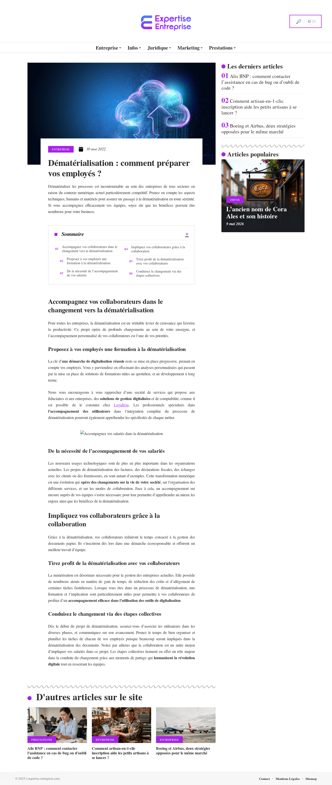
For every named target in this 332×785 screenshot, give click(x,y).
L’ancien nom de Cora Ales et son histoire (256, 212)
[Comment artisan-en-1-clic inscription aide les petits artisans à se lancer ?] (121, 725)
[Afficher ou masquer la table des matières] (136, 234)
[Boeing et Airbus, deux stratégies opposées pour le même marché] (186, 725)
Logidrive (121, 404)
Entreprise (61, 149)
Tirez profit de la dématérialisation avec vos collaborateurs (160, 261)
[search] (298, 21)
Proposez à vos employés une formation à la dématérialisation (88, 260)
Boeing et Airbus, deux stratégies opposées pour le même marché (183, 750)
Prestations (41, 740)
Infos (235, 200)
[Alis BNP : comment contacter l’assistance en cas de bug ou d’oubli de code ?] (57, 725)
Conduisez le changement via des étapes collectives (158, 273)
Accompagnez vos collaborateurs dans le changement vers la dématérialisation (89, 248)
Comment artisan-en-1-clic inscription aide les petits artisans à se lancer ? (120, 752)
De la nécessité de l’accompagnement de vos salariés (92, 273)
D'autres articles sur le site (89, 696)
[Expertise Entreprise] (166, 21)
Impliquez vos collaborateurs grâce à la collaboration (158, 249)
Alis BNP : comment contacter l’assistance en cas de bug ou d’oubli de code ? (56, 752)
